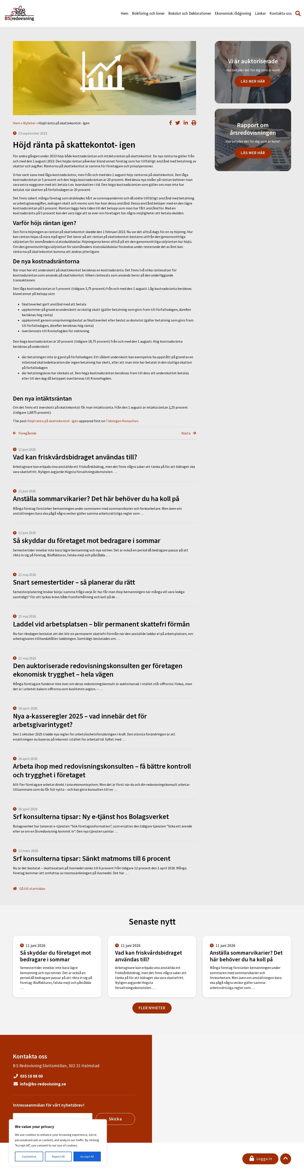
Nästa (186, 433)
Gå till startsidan (32, 888)
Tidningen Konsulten (122, 421)
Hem (124, 13)
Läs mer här (253, 81)
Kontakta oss (281, 13)
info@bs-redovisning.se (42, 1084)
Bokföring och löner (148, 13)
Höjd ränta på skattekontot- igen (52, 421)
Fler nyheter (152, 1007)
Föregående (27, 433)
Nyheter (29, 123)
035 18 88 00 (31, 1076)
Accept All (87, 1157)
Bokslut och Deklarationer (189, 13)
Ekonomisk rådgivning (233, 13)
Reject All (58, 1157)
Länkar (260, 13)
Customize (29, 1157)
